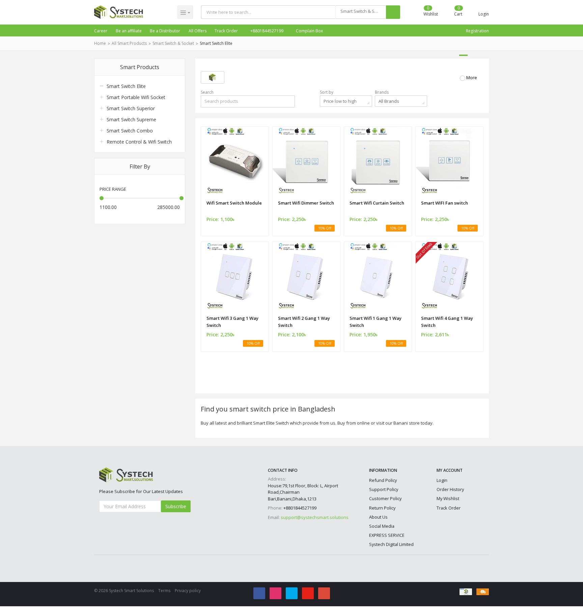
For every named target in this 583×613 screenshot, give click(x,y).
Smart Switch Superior (131, 108)
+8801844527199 (266, 31)
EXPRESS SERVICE (387, 535)
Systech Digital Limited (391, 544)
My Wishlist (448, 498)
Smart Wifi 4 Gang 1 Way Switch (447, 321)
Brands (382, 92)
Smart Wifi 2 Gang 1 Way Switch (304, 321)
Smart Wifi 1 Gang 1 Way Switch (375, 321)
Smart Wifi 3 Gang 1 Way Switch (232, 321)
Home (100, 43)
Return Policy (382, 508)
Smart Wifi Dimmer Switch (306, 203)
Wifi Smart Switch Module (234, 203)
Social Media (381, 526)
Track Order (226, 31)
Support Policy (383, 489)
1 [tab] (463, 55)
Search (207, 92)
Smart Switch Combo (130, 130)
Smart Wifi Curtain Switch (377, 203)
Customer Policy (385, 498)
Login (442, 480)
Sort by (326, 92)
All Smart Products (129, 43)
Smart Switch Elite (216, 43)
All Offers (197, 31)
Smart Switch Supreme (131, 119)
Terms (164, 590)
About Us (378, 517)
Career (100, 31)
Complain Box (309, 31)
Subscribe (175, 506)
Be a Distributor (165, 31)
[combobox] (360, 12)
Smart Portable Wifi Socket (136, 97)
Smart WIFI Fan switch (444, 203)
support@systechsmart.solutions (315, 517)
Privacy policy (188, 590)
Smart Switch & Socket (173, 43)
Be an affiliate (129, 31)
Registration (477, 31)
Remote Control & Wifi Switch (139, 142)
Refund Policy (383, 480)
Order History (450, 489)
